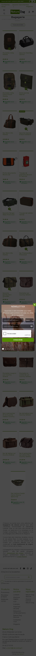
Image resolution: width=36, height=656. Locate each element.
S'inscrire (18, 340)
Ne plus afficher (9, 349)
